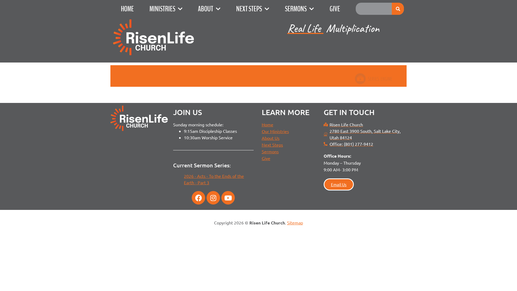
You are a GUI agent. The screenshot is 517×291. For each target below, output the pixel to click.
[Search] (398, 9)
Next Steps (249, 9)
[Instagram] (213, 198)
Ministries (162, 9)
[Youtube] (228, 198)
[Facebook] (198, 198)
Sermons (296, 9)
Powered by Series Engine (373, 78)
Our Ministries (275, 131)
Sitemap (295, 222)
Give (335, 9)
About (205, 9)
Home (127, 9)
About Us (271, 138)
